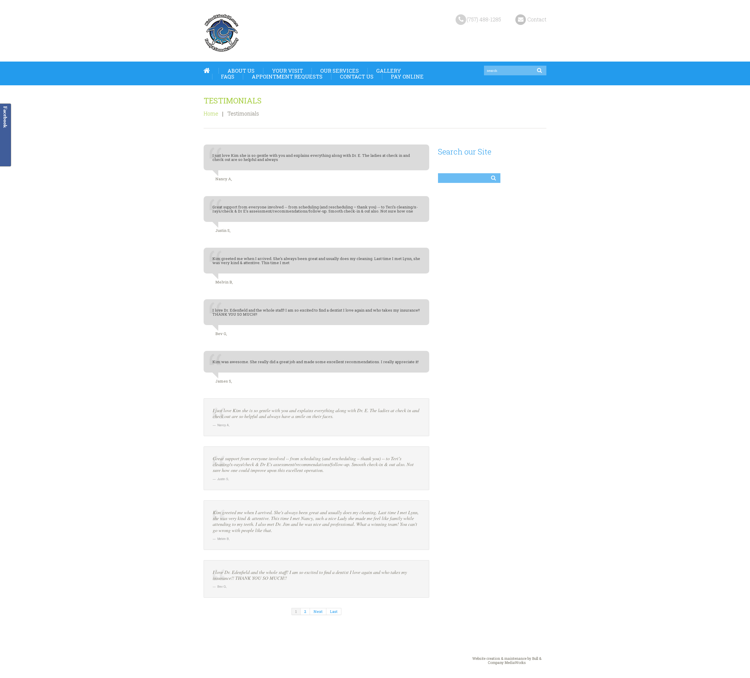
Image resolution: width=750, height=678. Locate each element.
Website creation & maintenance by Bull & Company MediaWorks (506, 660)
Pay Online (407, 76)
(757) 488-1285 (484, 19)
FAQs (227, 76)
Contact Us (357, 76)
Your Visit (287, 71)
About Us (241, 71)
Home (207, 71)
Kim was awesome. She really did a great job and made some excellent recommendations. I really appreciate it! (315, 361)
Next (318, 611)
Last (334, 611)
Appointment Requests (287, 76)
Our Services (339, 71)
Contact (536, 19)
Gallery (388, 71)
